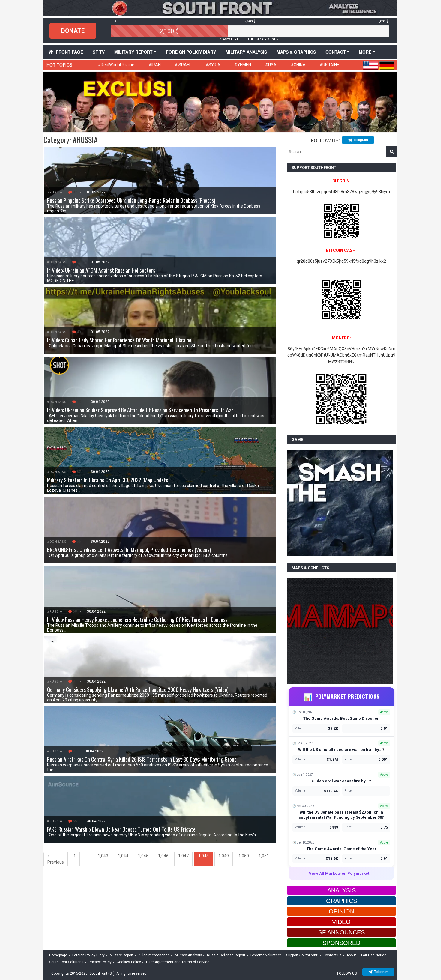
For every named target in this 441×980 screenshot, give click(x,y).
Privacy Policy (100, 962)
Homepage (58, 955)
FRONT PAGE (69, 52)
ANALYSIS (341, 890)
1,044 (123, 855)
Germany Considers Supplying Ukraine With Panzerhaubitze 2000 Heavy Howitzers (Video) (138, 689)
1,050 (243, 855)
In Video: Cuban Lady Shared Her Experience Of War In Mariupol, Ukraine (119, 340)
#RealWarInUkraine (116, 64)
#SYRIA (213, 64)
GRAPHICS (341, 901)
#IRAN (154, 64)
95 (79, 402)
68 (75, 611)
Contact (336, 52)
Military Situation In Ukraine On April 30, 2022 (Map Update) (108, 480)
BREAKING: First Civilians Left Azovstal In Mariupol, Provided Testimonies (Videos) (129, 550)
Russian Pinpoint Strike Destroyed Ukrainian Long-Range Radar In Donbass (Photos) (131, 200)
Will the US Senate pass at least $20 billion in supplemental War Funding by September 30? (341, 815)
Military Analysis (246, 52)
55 (75, 821)
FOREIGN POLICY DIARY (191, 52)
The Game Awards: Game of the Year (341, 849)
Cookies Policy (129, 962)
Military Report (133, 52)
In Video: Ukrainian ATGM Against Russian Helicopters (101, 270)
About (351, 955)
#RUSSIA (54, 192)
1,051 (264, 855)
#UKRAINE (329, 64)
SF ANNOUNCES (341, 932)
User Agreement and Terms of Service (177, 962)
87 (75, 192)
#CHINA (298, 64)
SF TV (99, 52)
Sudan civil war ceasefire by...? (341, 781)
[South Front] (221, 7)
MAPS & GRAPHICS (296, 52)
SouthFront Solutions (66, 962)
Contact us (332, 955)
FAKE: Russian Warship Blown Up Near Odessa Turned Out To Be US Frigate (121, 829)
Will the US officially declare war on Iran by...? (341, 749)
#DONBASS (56, 262)
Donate (73, 30)
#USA (271, 64)
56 (79, 541)
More (365, 52)
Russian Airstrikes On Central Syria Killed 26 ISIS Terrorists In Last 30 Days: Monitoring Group (142, 759)
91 (75, 681)
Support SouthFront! (302, 955)
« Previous (55, 859)
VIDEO (341, 922)
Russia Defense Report (226, 955)
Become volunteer (265, 955)
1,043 (103, 855)
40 (79, 332)
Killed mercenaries (154, 955)
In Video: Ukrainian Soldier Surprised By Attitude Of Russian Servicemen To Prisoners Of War (140, 410)
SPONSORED (341, 943)
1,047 (183, 855)
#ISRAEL (183, 64)
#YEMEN (242, 64)
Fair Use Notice (373, 955)
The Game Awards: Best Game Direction (341, 718)
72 (79, 262)
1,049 (223, 855)
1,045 (143, 855)
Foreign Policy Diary (88, 955)
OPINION (341, 911)
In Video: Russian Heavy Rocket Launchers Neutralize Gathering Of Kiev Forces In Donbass (137, 619)
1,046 (163, 855)
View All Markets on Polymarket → (341, 873)
